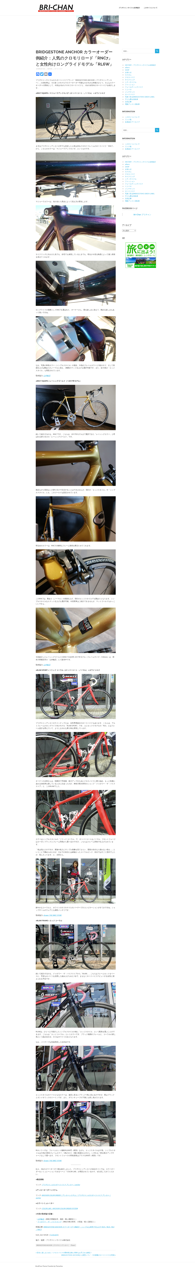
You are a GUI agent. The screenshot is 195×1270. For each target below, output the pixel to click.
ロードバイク (58, 69)
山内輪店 (46, 375)
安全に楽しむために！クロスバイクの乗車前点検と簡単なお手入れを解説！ (64, 1252)
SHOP (127, 70)
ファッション (130, 84)
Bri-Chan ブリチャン (142, 214)
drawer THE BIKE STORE (52, 915)
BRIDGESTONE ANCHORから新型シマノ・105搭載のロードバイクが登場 (87, 1255)
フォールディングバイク (134, 87)
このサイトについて (150, 8)
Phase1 (73, 1245)
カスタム (128, 75)
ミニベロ (128, 89)
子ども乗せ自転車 (131, 99)
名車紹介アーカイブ (132, 122)
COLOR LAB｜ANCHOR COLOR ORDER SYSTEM (60, 1208)
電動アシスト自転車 (132, 104)
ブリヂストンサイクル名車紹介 (129, 8)
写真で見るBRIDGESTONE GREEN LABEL (140, 97)
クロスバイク (130, 77)
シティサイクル (130, 82)
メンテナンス (130, 92)
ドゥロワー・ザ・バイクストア (49, 1222)
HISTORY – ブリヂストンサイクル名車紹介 (140, 65)
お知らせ (128, 72)
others (127, 67)
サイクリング (130, 80)
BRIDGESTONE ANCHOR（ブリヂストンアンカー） (52, 1245)
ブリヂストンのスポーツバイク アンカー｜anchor (61, 1184)
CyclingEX (54, 1235)
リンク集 (128, 119)
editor (49, 69)
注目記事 (128, 102)
